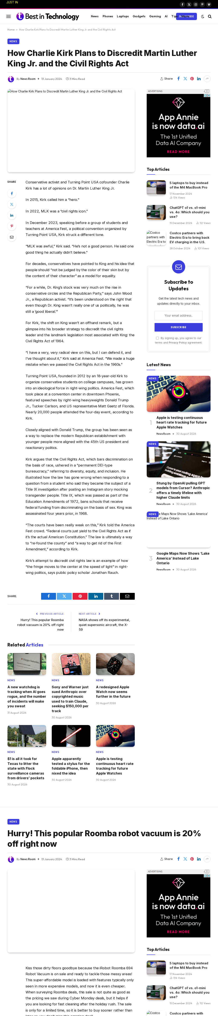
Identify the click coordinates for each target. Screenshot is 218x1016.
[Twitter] (11, 204)
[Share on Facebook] (178, 78)
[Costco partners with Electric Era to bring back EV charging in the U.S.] (156, 237)
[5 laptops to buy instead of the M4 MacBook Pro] (156, 187)
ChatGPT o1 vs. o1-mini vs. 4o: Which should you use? (189, 212)
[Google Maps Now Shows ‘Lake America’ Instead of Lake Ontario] (179, 530)
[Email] (11, 237)
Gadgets (139, 16)
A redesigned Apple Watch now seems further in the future (113, 692)
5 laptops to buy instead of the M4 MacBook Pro (189, 185)
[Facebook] (11, 193)
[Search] (209, 16)
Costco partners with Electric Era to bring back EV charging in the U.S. (189, 237)
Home (10, 29)
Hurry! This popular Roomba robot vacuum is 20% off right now (40, 625)
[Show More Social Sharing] (207, 78)
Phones (108, 16)
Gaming (155, 16)
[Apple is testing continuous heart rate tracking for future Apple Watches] (115, 736)
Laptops (123, 16)
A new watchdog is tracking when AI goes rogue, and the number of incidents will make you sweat (26, 696)
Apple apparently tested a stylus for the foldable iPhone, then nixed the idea (71, 766)
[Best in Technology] (48, 16)
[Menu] (8, 16)
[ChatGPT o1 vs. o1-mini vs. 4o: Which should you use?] (156, 212)
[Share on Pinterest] (192, 78)
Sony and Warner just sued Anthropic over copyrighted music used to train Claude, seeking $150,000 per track (49, 7)
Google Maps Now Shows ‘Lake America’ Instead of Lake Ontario (182, 558)
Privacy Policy (178, 342)
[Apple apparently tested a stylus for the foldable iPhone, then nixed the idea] (71, 736)
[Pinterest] (11, 226)
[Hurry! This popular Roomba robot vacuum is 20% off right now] (71, 911)
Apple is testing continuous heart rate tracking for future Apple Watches (114, 766)
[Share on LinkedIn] (199, 78)
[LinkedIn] (11, 215)
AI (166, 16)
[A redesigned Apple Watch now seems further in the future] (115, 664)
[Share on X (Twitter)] (185, 78)
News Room (28, 78)
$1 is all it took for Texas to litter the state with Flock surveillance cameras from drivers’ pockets (25, 768)
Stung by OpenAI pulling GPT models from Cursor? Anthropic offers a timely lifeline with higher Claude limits (183, 490)
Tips (174, 16)
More (185, 16)
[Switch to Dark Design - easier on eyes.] (202, 16)
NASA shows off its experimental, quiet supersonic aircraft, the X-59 (104, 625)
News (95, 16)
